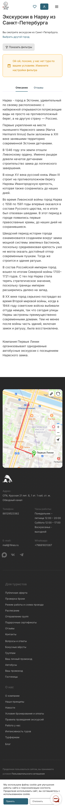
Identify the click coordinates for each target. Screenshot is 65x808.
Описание (22, 87)
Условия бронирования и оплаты (24, 713)
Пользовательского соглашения (28, 773)
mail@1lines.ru (11, 545)
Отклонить (37, 801)
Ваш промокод (14, 670)
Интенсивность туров (18, 731)
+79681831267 (43, 545)
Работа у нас (12, 725)
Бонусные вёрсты (15, 646)
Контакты (10, 634)
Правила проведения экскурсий (24, 719)
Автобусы (11, 664)
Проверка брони (15, 598)
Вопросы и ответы (16, 641)
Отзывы (38, 87)
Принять (10, 801)
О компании (12, 695)
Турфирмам (12, 737)
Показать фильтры (20, 47)
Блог (8, 744)
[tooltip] (35, 6)
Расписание (12, 610)
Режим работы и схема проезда (24, 604)
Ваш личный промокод (18, 658)
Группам (10, 652)
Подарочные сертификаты (21, 622)
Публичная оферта (16, 592)
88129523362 (11, 513)
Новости (10, 707)
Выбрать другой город (16, 36)
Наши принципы (14, 701)
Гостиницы (11, 676)
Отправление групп (16, 616)
